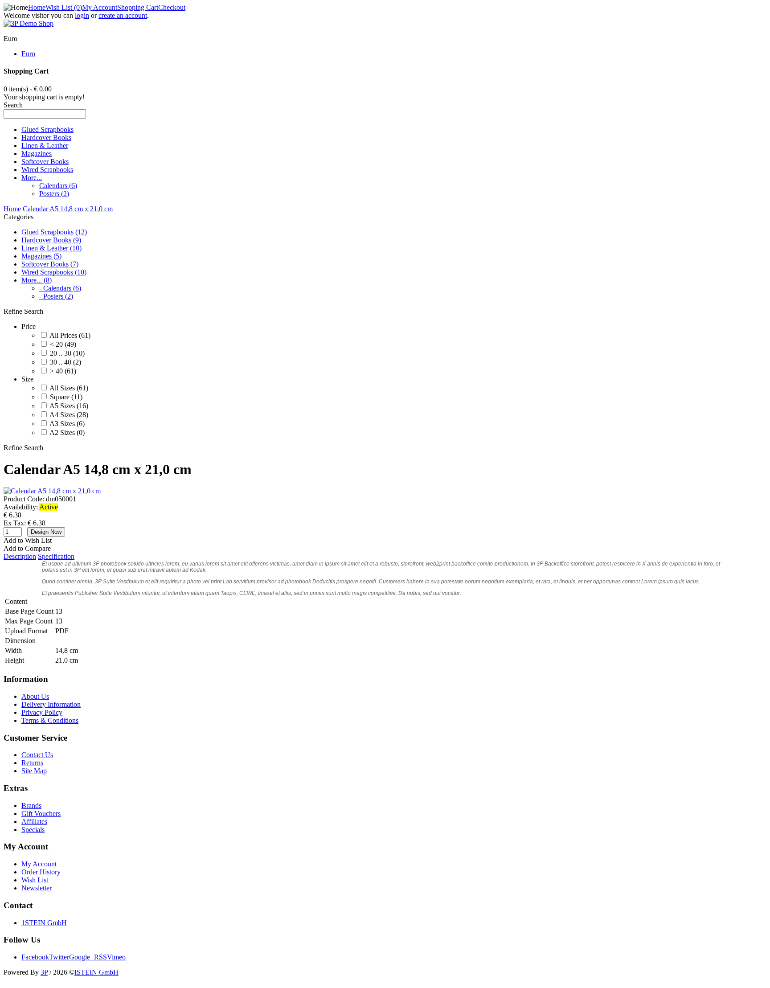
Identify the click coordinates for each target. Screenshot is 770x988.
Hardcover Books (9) (51, 240)
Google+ (81, 957)
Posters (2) (54, 193)
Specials (33, 829)
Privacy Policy (41, 712)
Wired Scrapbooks (47, 169)
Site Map (34, 771)
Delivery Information (51, 704)
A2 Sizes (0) (67, 432)
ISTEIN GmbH (96, 972)
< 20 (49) (63, 344)
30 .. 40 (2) (65, 362)
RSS (100, 957)
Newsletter (36, 888)
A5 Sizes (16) (68, 406)
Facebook (35, 957)
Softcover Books (45, 161)
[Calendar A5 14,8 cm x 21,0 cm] (52, 491)
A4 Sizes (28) (68, 414)
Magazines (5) (41, 256)
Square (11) (66, 397)
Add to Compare (27, 548)
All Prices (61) (69, 335)
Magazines (36, 153)
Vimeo (116, 957)
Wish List (34, 880)
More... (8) (36, 280)
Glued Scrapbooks (47, 129)
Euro (28, 53)
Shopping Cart (137, 7)
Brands (31, 805)
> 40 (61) (63, 371)
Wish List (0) (63, 7)
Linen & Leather (44, 145)
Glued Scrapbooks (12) (54, 232)
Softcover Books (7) (49, 264)
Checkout (171, 7)
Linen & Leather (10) (51, 248)
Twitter (59, 957)
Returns (32, 763)
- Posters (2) (56, 296)
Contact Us (37, 754)
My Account (99, 7)
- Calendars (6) (60, 288)
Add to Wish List (28, 540)
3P (44, 972)
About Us (35, 696)
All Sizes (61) (68, 388)
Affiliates (34, 821)
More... (31, 177)
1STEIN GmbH (44, 923)
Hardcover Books (46, 137)
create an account (122, 15)
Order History (41, 872)
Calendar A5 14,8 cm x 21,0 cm (68, 209)
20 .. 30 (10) (67, 353)
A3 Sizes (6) (67, 423)
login (82, 15)
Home (36, 7)
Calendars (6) (58, 185)
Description (20, 556)
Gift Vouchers (41, 813)
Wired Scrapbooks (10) (53, 272)
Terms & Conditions (49, 720)
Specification (56, 556)
